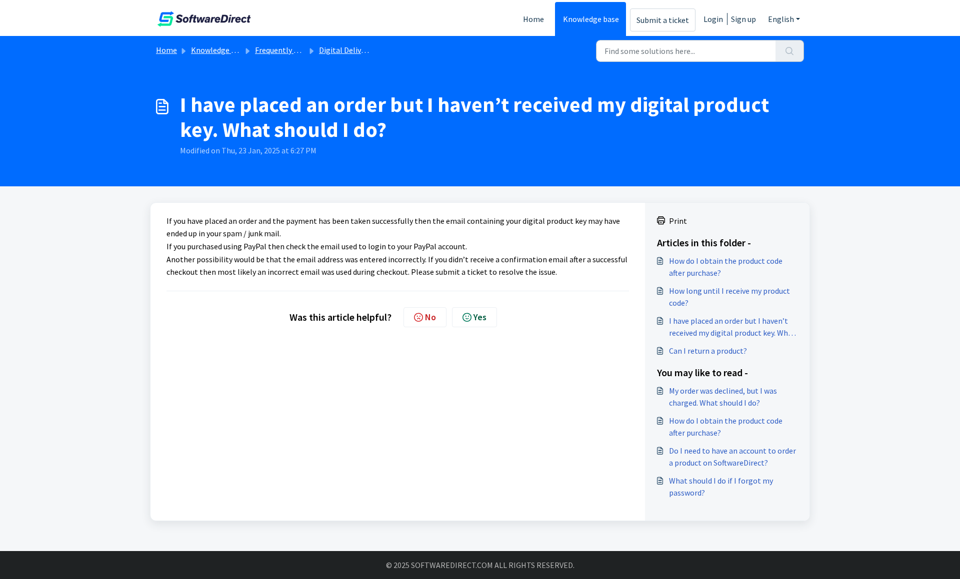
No (430, 317)
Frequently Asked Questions (302, 50)
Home (533, 19)
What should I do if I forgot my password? (721, 487)
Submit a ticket (662, 20)
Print (678, 221)
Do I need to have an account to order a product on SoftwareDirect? (732, 457)
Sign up (743, 19)
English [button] (781, 19)
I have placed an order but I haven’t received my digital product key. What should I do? (732, 327)
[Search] (790, 51)
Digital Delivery (345, 50)
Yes (480, 317)
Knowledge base (591, 19)
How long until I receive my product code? (729, 297)
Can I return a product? (708, 351)
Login (713, 19)
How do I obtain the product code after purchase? (725, 267)
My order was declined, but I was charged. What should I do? (723, 397)
